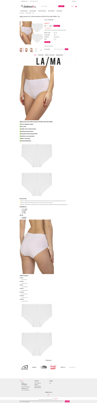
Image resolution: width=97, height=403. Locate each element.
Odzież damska (51, 10)
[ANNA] (34, 367)
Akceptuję (67, 401)
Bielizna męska (33, 10)
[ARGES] (43, 367)
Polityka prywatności (38, 387)
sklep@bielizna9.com (24, 388)
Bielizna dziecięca (42, 10)
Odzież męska (59, 10)
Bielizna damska (24, 10)
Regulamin (36, 384)
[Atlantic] (63, 367)
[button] (37, 381)
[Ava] (72, 367)
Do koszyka (56, 25)
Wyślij (66, 49)
